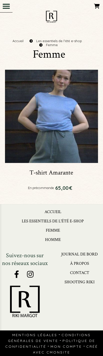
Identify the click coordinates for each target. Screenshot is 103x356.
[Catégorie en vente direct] (51, 115)
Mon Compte (66, 346)
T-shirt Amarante (51, 172)
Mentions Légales (34, 335)
